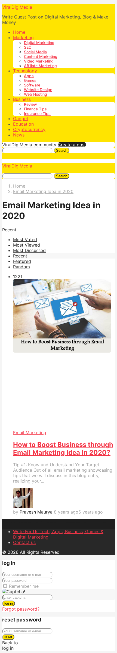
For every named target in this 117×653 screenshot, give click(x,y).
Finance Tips (35, 109)
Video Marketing (39, 61)
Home (19, 32)
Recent (20, 256)
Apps (29, 75)
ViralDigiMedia (17, 7)
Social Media (35, 51)
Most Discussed (29, 250)
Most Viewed (26, 245)
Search (61, 150)
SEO (28, 47)
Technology (25, 70)
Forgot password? (20, 609)
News (18, 135)
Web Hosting (35, 94)
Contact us (24, 542)
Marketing (23, 37)
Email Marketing (29, 432)
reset (8, 637)
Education (23, 124)
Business (22, 99)
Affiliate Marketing (40, 65)
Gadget (20, 118)
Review (30, 104)
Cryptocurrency (29, 129)
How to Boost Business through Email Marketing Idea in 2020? (63, 448)
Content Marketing (40, 56)
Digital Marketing (39, 42)
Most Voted (25, 239)
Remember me (24, 586)
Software (32, 85)
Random (21, 266)
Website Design (38, 89)
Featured (22, 261)
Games (30, 80)
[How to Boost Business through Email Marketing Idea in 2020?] (64, 354)
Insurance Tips (37, 113)
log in (8, 603)
